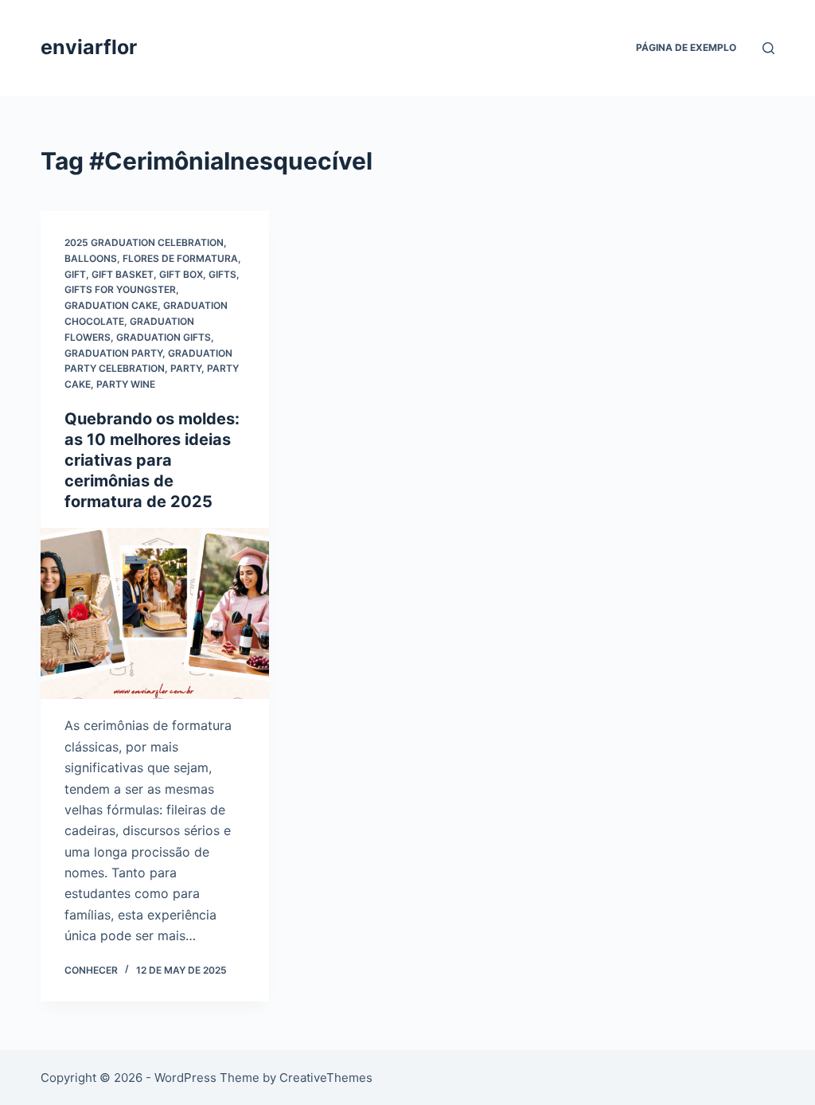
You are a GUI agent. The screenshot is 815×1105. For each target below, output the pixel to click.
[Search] (768, 48)
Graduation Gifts (163, 337)
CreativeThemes (325, 1077)
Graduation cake (111, 305)
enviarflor (89, 47)
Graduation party (113, 353)
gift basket (123, 274)
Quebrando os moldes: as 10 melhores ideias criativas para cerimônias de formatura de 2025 (152, 460)
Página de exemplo (686, 47)
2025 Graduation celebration (144, 242)
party (185, 368)
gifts (222, 274)
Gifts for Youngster (120, 289)
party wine (125, 384)
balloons (90, 258)
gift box (181, 274)
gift (75, 274)
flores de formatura (180, 258)
